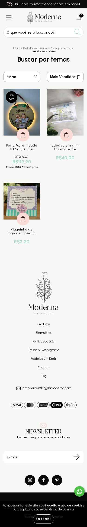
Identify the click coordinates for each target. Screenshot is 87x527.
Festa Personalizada (35, 48)
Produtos (43, 324)
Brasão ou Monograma (44, 350)
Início (16, 48)
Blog (44, 376)
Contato (43, 367)
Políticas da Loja (43, 341)
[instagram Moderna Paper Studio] (30, 480)
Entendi (43, 519)
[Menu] (8, 18)
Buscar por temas (60, 48)
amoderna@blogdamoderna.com (47, 388)
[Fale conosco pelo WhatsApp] (79, 491)
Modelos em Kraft (43, 359)
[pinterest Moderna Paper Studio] (57, 480)
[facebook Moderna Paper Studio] (43, 480)
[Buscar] (77, 32)
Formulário (43, 333)
